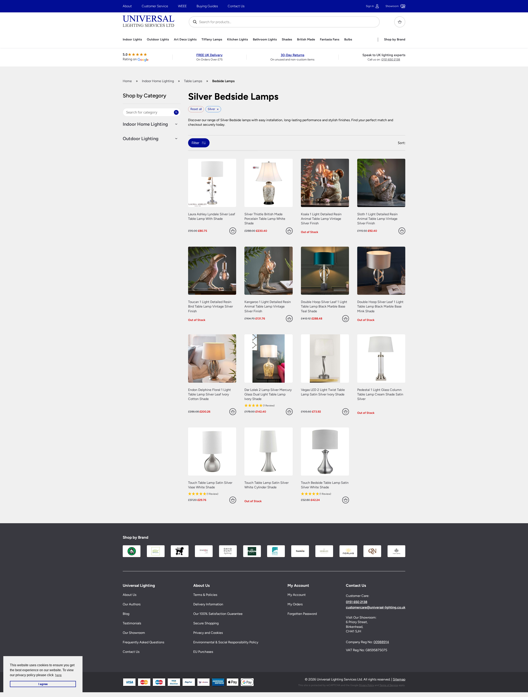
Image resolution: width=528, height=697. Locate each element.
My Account (297, 595)
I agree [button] (43, 684)
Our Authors (131, 604)
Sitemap (399, 679)
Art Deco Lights (185, 39)
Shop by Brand (394, 39)
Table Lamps (193, 81)
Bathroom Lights (265, 39)
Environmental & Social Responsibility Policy (225, 642)
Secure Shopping (206, 623)
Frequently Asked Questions (143, 642)
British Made (306, 39)
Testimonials (132, 623)
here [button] (58, 675)
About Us (129, 595)
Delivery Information (208, 604)
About (127, 6)
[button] (268, 405)
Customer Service (155, 6)
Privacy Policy (366, 685)
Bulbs (348, 39)
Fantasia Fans (329, 39)
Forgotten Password (302, 614)
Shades (287, 39)
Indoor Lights (132, 39)
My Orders (295, 604)
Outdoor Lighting (140, 138)
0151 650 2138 (390, 59)
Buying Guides (207, 6)
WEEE (182, 6)
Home (127, 81)
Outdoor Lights (158, 39)
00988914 (381, 642)
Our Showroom (134, 633)
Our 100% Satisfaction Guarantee (218, 614)
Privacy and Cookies (208, 633)
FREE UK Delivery (209, 55)
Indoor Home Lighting (158, 81)
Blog (126, 614)
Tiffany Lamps (212, 39)
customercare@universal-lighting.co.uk (375, 607)
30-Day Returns (292, 55)
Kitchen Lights (237, 39)
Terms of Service (389, 685)
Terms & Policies (205, 595)
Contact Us (236, 6)
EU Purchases (203, 652)
